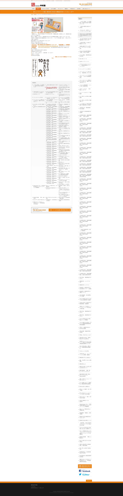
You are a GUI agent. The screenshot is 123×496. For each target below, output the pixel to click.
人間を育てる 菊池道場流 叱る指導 (39, 107)
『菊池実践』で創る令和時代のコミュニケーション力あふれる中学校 (64, 190)
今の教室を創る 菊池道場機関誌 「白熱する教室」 (51, 107)
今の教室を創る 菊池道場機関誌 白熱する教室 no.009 (51, 126)
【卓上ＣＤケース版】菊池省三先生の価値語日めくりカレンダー (51, 88)
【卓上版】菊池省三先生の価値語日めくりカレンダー (64, 88)
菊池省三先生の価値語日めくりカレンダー (51, 188)
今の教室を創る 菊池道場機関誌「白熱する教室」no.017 (51, 157)
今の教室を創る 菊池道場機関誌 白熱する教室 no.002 (51, 111)
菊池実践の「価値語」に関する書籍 (64, 186)
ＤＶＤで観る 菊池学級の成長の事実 (64, 92)
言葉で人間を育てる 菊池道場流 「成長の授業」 (64, 198)
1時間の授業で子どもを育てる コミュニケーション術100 (39, 92)
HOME (32, 14)
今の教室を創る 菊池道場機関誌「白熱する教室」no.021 (51, 168)
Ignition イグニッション (50, 94)
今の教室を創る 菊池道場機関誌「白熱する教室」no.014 (51, 151)
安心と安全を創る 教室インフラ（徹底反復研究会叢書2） (64, 153)
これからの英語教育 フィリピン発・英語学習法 (51, 100)
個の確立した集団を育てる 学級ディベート (64, 119)
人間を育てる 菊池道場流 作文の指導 (64, 105)
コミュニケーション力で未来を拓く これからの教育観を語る (64, 98)
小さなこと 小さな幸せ (63, 154)
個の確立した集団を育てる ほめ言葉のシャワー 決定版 (64, 117)
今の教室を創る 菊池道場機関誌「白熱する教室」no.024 (51, 174)
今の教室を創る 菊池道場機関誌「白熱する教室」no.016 (51, 155)
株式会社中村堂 (60, 491)
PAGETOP (89, 480)
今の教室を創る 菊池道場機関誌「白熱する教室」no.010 (51, 142)
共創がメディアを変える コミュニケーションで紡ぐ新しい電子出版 (64, 128)
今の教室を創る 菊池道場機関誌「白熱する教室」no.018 (51, 159)
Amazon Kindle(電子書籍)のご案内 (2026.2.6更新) (51, 92)
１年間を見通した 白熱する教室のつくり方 (64, 90)
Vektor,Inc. (67, 492)
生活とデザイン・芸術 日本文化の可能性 (64, 182)
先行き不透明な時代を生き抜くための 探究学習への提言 (64, 124)
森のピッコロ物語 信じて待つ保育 (64, 178)
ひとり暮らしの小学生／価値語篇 (64, 102)
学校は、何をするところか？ (64, 145)
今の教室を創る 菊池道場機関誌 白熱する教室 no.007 (51, 122)
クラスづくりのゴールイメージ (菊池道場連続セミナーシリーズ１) (64, 95)
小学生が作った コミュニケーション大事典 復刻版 (64, 157)
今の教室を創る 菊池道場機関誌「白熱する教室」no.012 (51, 146)
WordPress (56, 492)
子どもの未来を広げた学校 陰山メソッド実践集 (64, 136)
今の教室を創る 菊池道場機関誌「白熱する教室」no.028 (51, 183)
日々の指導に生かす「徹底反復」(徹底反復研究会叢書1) (64, 174)
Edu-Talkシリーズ (37, 94)
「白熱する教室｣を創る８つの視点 (51, 85)
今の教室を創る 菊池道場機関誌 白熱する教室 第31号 (51, 133)
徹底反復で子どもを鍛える (63, 158)
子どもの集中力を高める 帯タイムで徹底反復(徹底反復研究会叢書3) (64, 138)
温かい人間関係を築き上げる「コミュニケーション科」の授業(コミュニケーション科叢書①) (64, 195)
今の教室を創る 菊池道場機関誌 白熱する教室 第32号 (51, 135)
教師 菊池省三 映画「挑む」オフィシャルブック (64, 166)
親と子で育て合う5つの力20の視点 (51, 198)
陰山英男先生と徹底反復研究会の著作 (64, 200)
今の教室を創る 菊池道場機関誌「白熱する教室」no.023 (51, 172)
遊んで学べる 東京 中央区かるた (39, 199)
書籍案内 (35, 14)
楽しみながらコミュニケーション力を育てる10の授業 (64, 180)
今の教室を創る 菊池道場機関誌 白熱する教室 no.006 (51, 120)
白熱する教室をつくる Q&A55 (64, 184)
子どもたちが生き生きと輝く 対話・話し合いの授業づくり (64, 193)
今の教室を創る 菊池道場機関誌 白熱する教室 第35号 (64, 109)
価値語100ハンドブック (63, 114)
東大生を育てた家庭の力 (84, 386)
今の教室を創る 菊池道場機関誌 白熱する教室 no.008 (51, 124)
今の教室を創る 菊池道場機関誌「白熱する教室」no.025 (51, 176)
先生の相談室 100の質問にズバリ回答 (64, 121)
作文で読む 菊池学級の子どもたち (64, 112)
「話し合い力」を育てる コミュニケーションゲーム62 (64, 85)
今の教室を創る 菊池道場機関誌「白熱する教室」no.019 (51, 161)
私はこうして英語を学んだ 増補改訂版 (51, 186)
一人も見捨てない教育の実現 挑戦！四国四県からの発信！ (51, 105)
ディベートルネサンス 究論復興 (51, 102)
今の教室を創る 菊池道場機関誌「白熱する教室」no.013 (51, 149)
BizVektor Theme (62, 492)
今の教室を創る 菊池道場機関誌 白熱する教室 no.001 (51, 109)
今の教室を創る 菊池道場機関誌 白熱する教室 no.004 (51, 116)
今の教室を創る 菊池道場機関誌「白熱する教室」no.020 (51, 164)
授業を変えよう (61, 162)
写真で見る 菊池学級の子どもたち (64, 131)
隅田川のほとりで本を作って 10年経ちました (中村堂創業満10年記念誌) (39, 203)
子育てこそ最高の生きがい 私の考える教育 (64, 142)
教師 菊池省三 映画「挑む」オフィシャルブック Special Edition (64, 169)
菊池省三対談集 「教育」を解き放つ (39, 198)
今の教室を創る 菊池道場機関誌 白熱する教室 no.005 (51, 118)
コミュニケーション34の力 (38, 97)
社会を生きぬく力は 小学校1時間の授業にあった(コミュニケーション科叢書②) (39, 186)
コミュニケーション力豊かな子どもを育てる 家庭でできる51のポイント (39, 100)
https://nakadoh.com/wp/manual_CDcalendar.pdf (48, 46)
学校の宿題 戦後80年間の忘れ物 (64, 144)
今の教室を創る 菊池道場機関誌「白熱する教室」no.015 (51, 153)
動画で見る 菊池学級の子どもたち (64, 134)
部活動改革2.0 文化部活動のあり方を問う (51, 200)
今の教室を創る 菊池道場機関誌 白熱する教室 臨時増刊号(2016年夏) (51, 139)
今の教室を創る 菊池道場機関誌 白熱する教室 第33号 (51, 137)
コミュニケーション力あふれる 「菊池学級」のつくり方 (52, 98)
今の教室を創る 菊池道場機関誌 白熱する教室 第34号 (64, 107)
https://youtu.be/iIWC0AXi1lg (44, 47)
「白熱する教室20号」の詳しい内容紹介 (52, 166)
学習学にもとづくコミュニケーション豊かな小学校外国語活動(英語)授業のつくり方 (64, 150)
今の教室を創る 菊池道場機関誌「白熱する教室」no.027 (51, 181)
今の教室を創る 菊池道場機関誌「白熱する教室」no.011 (51, 144)
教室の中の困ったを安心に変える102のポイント (64, 164)
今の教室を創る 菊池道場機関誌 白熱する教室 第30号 (51, 131)
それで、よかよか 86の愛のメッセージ (64, 100)
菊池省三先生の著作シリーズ (64, 187)
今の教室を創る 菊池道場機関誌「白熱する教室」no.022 (51, 170)
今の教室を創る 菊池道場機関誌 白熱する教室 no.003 (51, 113)
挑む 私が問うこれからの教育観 (64, 160)
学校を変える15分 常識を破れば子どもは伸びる (64, 147)
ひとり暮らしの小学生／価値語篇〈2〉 (39, 105)
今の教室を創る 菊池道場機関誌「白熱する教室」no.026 (51, 178)
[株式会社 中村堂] (38, 5)
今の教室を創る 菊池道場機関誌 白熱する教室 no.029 (51, 128)
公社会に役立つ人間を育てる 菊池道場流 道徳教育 (64, 126)
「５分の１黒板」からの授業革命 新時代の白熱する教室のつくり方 (39, 85)
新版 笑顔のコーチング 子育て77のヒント (64, 172)
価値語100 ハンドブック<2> (64, 113)
